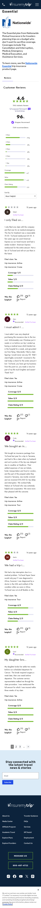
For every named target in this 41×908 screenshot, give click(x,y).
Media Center (7, 821)
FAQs (26, 821)
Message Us (20, 855)
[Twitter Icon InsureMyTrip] (26, 876)
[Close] (38, 889)
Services (27, 826)
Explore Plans (7, 837)
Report (22, 299)
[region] (20, 897)
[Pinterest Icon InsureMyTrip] (32, 876)
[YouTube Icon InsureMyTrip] (21, 876)
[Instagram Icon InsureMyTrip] (8, 876)
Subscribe (7, 782)
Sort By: (7, 192)
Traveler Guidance (31, 816)
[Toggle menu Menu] (37, 4)
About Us (6, 816)
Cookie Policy (7, 904)
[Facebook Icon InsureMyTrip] (14, 876)
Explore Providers (9, 843)
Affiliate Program (9, 826)
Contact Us (28, 843)
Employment (29, 837)
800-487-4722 (20, 865)
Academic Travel (8, 832)
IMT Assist (28, 832)
